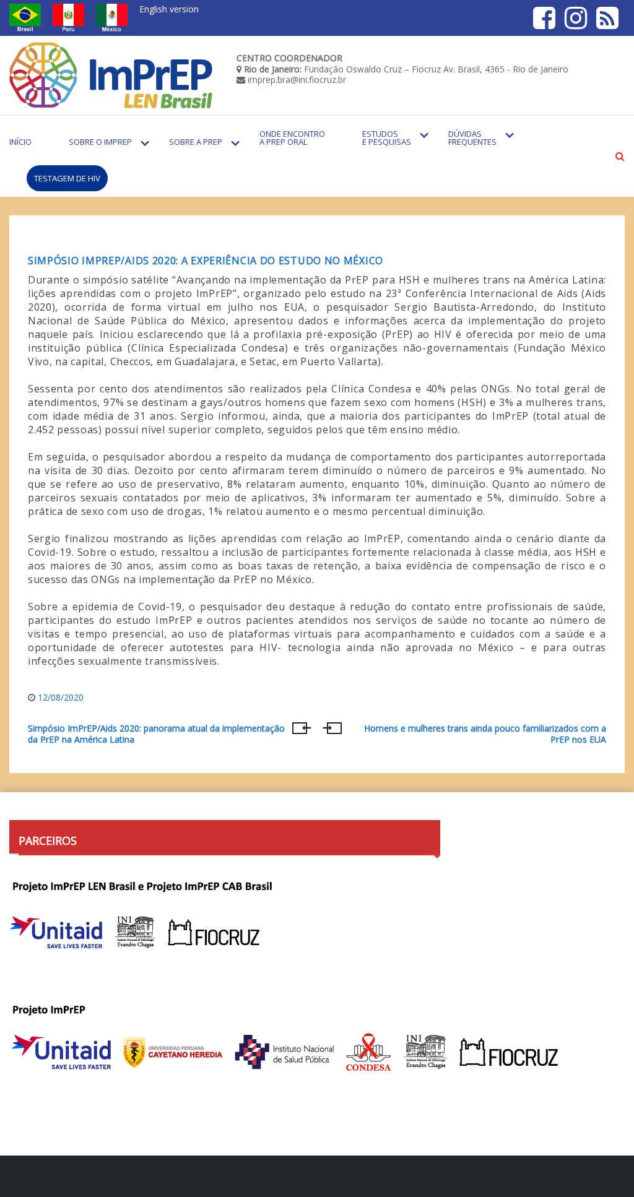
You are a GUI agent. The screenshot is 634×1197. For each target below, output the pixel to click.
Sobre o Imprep (100, 141)
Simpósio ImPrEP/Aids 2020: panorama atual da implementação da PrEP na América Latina (156, 734)
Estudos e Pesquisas (386, 137)
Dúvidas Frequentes (472, 137)
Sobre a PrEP (195, 141)
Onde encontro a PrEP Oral (292, 137)
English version (169, 9)
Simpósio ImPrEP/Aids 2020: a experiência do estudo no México (205, 260)
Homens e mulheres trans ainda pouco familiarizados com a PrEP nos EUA (485, 734)
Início (20, 141)
